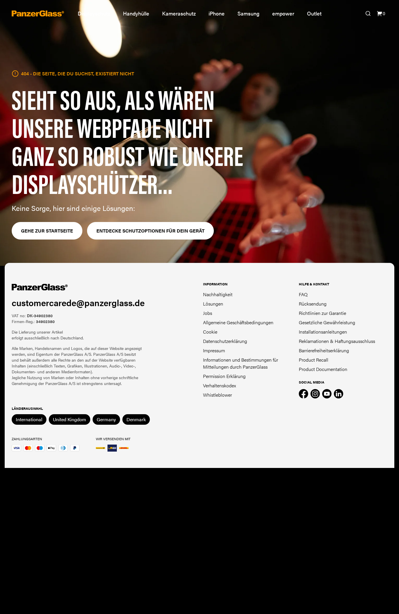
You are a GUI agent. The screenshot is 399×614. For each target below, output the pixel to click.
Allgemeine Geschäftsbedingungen (238, 322)
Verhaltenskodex (219, 385)
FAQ (303, 294)
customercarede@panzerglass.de (78, 302)
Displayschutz (94, 13)
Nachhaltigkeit (218, 294)
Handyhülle (136, 13)
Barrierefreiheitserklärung (324, 350)
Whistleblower (217, 394)
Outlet (314, 13)
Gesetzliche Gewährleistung (327, 322)
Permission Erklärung (224, 376)
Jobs (207, 313)
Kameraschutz (179, 13)
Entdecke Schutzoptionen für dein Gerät (150, 230)
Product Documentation (323, 369)
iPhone (217, 13)
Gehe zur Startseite (47, 230)
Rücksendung (313, 303)
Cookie (210, 331)
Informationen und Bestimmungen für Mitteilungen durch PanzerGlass (240, 363)
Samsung (248, 13)
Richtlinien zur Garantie (322, 313)
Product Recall (313, 359)
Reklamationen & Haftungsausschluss (337, 341)
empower (283, 13)
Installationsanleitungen (323, 331)
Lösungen (213, 303)
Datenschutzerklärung (225, 341)
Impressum (214, 350)
